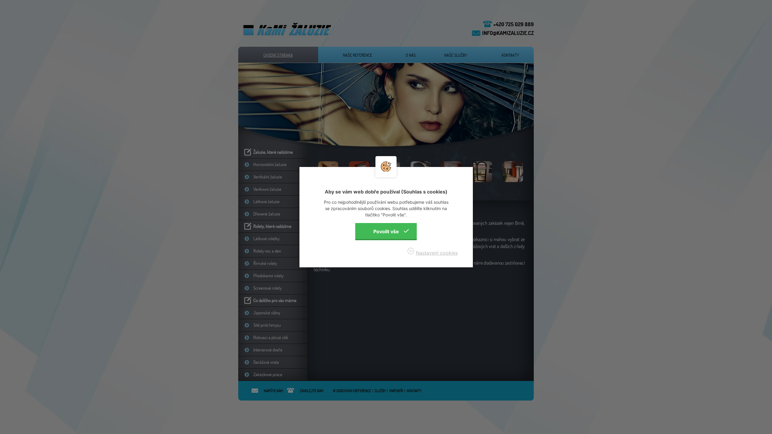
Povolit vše (386, 231)
